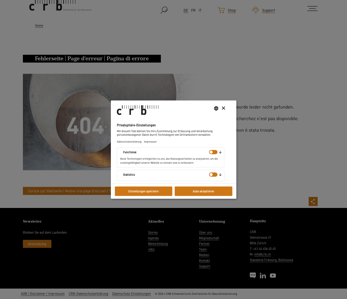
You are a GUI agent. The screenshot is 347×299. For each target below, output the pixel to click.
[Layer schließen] (223, 108)
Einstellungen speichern (143, 191)
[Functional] (213, 152)
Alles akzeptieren (203, 191)
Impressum (150, 141)
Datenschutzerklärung (129, 141)
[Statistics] (213, 174)
